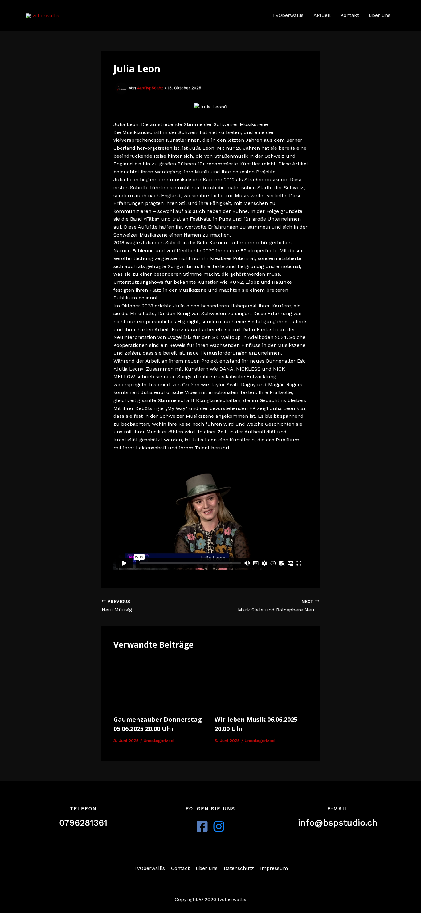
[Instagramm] (219, 826)
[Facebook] (202, 826)
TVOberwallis (288, 15)
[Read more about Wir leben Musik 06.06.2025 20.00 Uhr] (261, 683)
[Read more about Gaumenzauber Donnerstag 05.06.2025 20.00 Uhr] (160, 683)
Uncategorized (159, 740)
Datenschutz (239, 868)
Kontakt (350, 15)
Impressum (274, 868)
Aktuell (322, 15)
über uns (379, 15)
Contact (180, 868)
